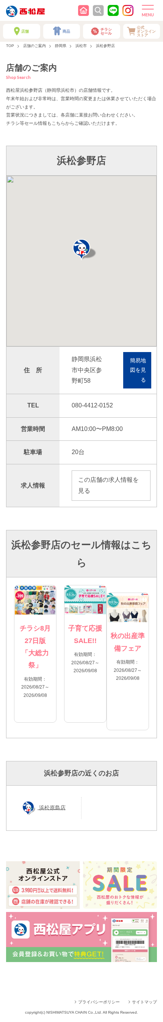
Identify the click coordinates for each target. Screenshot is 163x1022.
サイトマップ (144, 1002)
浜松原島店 (52, 807)
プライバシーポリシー (99, 1002)
